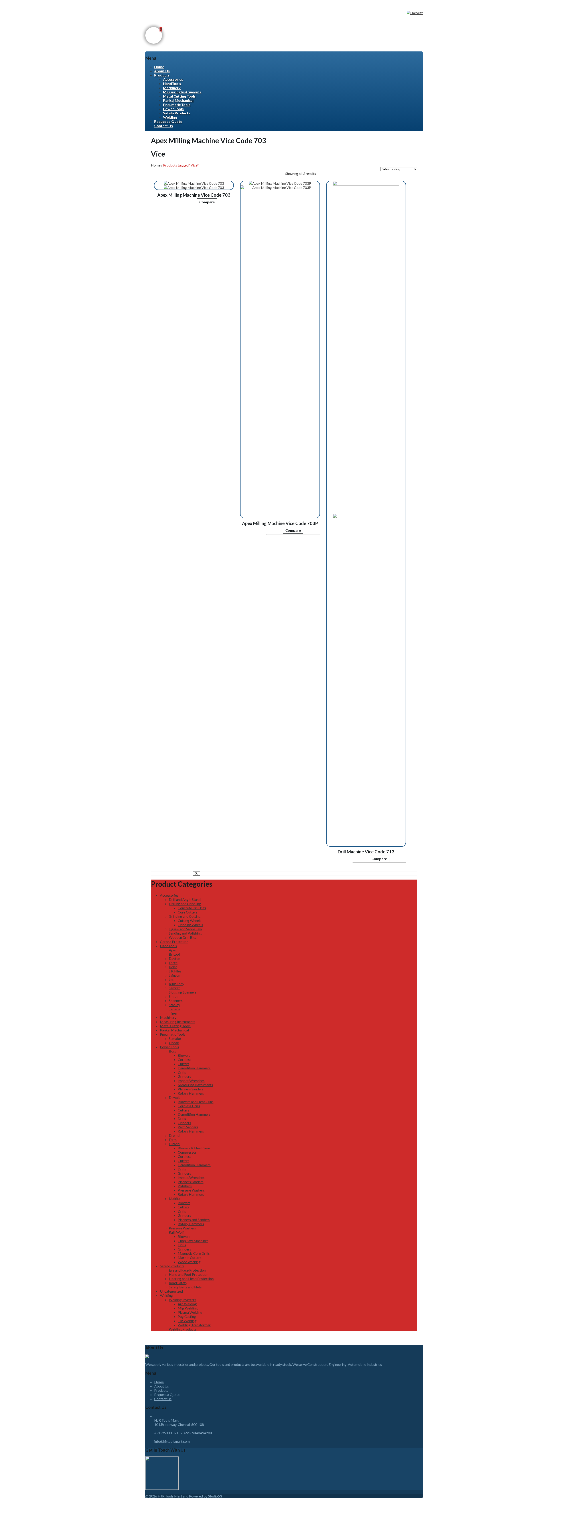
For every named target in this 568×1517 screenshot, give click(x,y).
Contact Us (163, 125)
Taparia (174, 1009)
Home (159, 67)
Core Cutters (187, 912)
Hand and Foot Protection (188, 1274)
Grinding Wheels (190, 925)
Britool (174, 954)
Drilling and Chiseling (185, 904)
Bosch (173, 1051)
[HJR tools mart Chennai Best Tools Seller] (415, 13)
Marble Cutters (189, 1257)
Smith (173, 996)
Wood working (189, 1262)
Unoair (174, 1043)
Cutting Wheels (189, 920)
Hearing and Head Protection (191, 1278)
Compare (207, 202)
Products (162, 75)
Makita (174, 1198)
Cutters (183, 1064)
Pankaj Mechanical (178, 100)
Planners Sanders (190, 1089)
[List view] (325, 170)
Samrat (174, 988)
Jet (171, 979)
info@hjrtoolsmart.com (172, 1441)
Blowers (184, 1055)
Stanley (174, 1005)
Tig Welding (187, 1321)
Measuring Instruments (182, 92)
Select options (167, 204)
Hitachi (174, 1144)
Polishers (185, 1186)
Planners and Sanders (194, 1219)
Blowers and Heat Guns (195, 1102)
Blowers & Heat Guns (194, 1148)
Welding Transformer (194, 1325)
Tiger (173, 1013)
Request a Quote (168, 121)
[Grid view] (318, 170)
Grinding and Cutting (185, 916)
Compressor (187, 1152)
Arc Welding (187, 1304)
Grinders (184, 1076)
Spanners (176, 1000)
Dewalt (174, 1097)
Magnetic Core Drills (194, 1253)
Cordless (184, 1059)
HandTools (172, 83)
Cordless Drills (189, 1106)
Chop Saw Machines (193, 1241)
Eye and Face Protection (187, 1270)
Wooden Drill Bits (182, 937)
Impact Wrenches (191, 1080)
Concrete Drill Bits (192, 908)
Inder (173, 967)
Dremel (174, 1135)
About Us (162, 71)
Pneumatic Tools (176, 104)
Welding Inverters (182, 1299)
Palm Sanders (188, 1127)
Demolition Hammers (194, 1068)
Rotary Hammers (191, 1093)
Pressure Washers (191, 1190)
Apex (173, 950)
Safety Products (176, 113)
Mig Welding (188, 1308)
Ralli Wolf (176, 1232)
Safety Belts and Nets (185, 1287)
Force (173, 962)
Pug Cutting (187, 1316)
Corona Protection (174, 941)
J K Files (175, 971)
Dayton (174, 958)
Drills (182, 1072)
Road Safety (178, 1283)
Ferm (173, 1139)
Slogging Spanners (183, 992)
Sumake (175, 1038)
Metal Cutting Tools (179, 96)
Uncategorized (171, 1291)
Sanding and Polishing (185, 933)
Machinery (172, 88)
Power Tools (173, 109)
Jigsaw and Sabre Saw (185, 929)
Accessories (173, 79)
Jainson (174, 975)
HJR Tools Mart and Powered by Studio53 (190, 1496)
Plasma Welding (190, 1312)
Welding (170, 117)
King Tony (176, 984)
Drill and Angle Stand (185, 899)
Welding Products (182, 1329)
